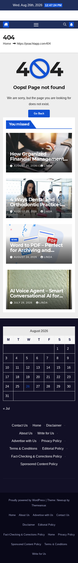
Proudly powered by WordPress (27, 500)
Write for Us (45, 433)
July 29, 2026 (23, 302)
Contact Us (20, 425)
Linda (48, 165)
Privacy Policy (51, 441)
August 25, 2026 (26, 165)
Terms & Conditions (23, 448)
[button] (64, 24)
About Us (25, 433)
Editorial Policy (53, 448)
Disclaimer (53, 425)
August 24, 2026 (26, 257)
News (14, 240)
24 (7, 386)
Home (7, 43)
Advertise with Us (24, 441)
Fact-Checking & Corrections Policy (36, 456)
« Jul (6, 408)
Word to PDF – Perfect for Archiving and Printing (36, 250)
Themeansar (39, 505)
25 (17, 386)
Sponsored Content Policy (39, 464)
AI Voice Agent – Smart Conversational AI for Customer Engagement (37, 296)
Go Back (39, 113)
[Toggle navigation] (36, 24)
